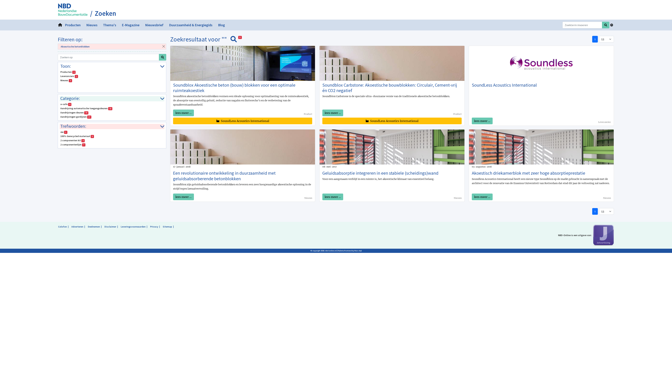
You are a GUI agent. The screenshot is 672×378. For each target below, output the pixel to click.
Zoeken (105, 13)
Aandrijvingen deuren (73, 112)
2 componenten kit (71, 140)
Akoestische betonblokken (75, 46)
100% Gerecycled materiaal (76, 136)
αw (63, 132)
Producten (67, 72)
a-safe (65, 104)
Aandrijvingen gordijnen (75, 116)
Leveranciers (68, 76)
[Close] (163, 46)
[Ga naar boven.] (611, 25)
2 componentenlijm (72, 144)
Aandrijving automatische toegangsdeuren (85, 108)
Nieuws (65, 80)
